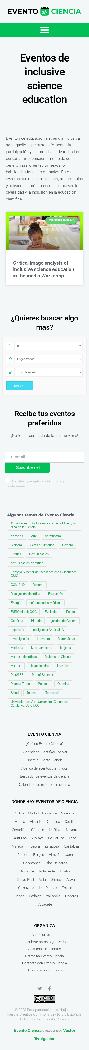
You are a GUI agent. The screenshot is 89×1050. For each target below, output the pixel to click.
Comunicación (39, 554)
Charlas (16, 554)
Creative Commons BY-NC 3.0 (42, 1014)
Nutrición (63, 665)
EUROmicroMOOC (24, 612)
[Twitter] (39, 988)
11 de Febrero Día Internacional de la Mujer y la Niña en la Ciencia (43, 525)
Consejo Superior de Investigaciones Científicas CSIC (44, 574)
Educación (55, 594)
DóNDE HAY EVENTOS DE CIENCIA (44, 801)
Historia (36, 621)
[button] (44, 30)
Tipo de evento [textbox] (27, 372)
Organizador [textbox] (25, 359)
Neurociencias (39, 665)
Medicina (17, 648)
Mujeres (65, 648)
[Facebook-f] (49, 988)
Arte (34, 536)
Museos (16, 665)
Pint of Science (42, 674)
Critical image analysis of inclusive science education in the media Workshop (43, 269)
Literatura (43, 639)
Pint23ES (17, 674)
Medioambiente (41, 648)
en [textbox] (18, 345)
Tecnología (52, 692)
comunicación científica (27, 563)
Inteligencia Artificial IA (48, 630)
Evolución (51, 612)
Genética (17, 621)
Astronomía (53, 536)
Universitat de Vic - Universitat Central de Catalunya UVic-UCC (39, 703)
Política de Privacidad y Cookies (44, 1019)
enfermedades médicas (45, 603)
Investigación (20, 639)
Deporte (38, 585)
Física (70, 612)
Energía (16, 603)
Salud (15, 692)
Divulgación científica (25, 594)
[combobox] (48, 346)
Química (63, 683)
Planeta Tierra (20, 683)
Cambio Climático (42, 545)
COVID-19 (18, 585)
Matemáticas (67, 639)
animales (17, 536)
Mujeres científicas (24, 656)
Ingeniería (17, 630)
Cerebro (67, 545)
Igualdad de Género (63, 621)
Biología (16, 545)
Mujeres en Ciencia (58, 656)
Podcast (43, 683)
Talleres (32, 692)
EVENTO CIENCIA (44, 734)
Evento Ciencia (28, 1030)
